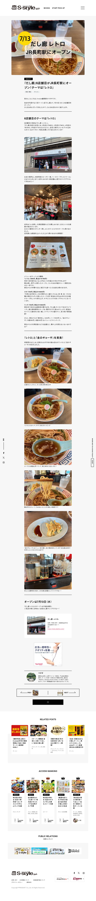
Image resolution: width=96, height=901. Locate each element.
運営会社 (29, 882)
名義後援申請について (39, 880)
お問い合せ (14, 880)
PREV (30, 692)
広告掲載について (24, 880)
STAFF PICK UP (58, 8)
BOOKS (47, 8)
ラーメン (36, 92)
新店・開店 (28, 92)
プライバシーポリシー (17, 882)
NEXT (66, 692)
